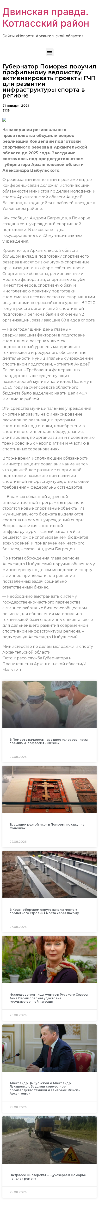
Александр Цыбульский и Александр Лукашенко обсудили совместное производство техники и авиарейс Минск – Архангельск (45, 1088)
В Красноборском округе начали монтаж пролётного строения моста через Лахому (44, 911)
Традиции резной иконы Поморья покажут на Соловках (47, 826)
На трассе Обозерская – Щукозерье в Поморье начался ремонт (48, 1176)
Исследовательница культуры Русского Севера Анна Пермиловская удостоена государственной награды (49, 998)
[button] (50, 52)
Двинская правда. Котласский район (45, 17)
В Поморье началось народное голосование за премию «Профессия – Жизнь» (49, 741)
